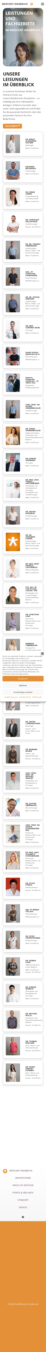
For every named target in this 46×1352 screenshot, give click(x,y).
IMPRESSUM (36, 697)
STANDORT (23, 1200)
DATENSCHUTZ (25, 697)
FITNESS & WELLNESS (23, 1192)
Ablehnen (23, 685)
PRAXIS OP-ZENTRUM (23, 1185)
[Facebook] (23, 1217)
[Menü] (42, 4)
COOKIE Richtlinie (11, 697)
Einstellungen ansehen (23, 692)
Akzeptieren (23, 678)
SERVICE (23, 1207)
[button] (42, 653)
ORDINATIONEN (23, 1178)
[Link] (23, 144)
